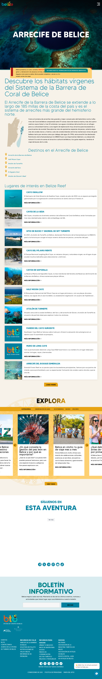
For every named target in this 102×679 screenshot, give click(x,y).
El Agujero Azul (13, 172)
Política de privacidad (53, 672)
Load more (51, 385)
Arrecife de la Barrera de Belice (20, 155)
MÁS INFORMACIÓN (27, 469)
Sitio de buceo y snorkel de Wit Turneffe (48, 231)
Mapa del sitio (69, 672)
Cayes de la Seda (35, 212)
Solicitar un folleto (28, 647)
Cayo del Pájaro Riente (39, 250)
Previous (15, 445)
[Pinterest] (49, 564)
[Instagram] (53, 564)
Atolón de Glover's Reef (17, 176)
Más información (32, 203)
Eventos (4, 640)
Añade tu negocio (46, 645)
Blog (3, 642)
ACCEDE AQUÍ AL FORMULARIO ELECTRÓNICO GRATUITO (66, 70)
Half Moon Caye (14, 159)
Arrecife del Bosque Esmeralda (43, 363)
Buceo (68, 409)
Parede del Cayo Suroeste (40, 328)
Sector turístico (45, 656)
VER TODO (51, 484)
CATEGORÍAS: (26, 409)
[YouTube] (57, 564)
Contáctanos (6, 645)
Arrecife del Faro (14, 168)
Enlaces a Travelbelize (47, 659)
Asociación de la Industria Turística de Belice (66, 647)
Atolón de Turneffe (15, 163)
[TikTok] (62, 564)
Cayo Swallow (34, 192)
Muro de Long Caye (36, 346)
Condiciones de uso (35, 672)
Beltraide (61, 642)
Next (87, 445)
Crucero (75, 409)
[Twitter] (44, 564)
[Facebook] (40, 564)
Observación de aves (42, 409)
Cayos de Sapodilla (37, 270)
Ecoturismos (59, 409)
